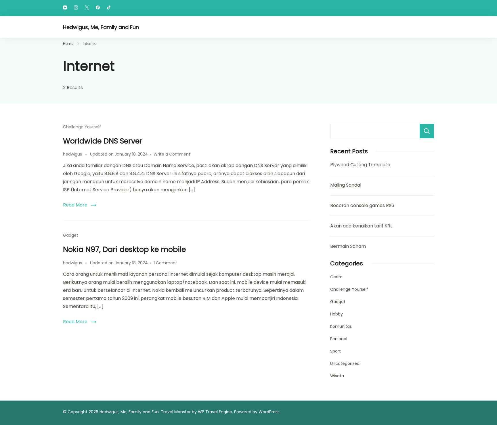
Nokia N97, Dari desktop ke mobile (124, 249)
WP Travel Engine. (215, 412)
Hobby (336, 314)
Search (427, 131)
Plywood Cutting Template (360, 164)
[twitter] (87, 8)
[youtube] (65, 8)
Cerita (336, 277)
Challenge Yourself (82, 127)
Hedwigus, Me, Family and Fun (101, 27)
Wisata (337, 376)
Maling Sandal (345, 185)
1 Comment (165, 263)
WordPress (269, 412)
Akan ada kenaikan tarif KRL (361, 226)
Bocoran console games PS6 (362, 205)
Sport (335, 351)
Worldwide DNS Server (102, 141)
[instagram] (76, 8)
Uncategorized (345, 363)
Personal (338, 339)
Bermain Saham (348, 246)
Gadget (70, 235)
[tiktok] (109, 8)
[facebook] (98, 8)
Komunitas (341, 326)
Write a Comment (172, 154)
